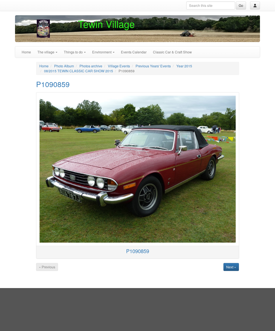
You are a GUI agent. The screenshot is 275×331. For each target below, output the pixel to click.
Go (241, 5)
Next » (231, 266)
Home (26, 52)
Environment (102, 52)
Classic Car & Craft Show (172, 52)
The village (46, 52)
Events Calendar (134, 52)
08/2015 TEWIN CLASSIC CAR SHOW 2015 (78, 70)
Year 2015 (184, 65)
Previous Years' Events (153, 65)
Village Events (119, 65)
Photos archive (90, 65)
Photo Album (64, 65)
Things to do (74, 52)
